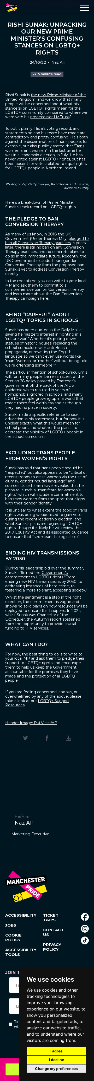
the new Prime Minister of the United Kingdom (45, 97)
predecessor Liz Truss (49, 117)
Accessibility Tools (17, 952)
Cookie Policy (13, 937)
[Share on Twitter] (25, 738)
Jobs (10, 925)
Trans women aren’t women (44, 148)
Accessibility (17, 915)
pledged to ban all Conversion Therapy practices (47, 240)
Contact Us (53, 932)
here (44, 298)
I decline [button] (56, 1059)
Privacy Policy (52, 947)
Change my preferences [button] (56, 1068)
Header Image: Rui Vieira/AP (31, 722)
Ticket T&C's (50, 917)
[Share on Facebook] (47, 738)
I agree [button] (56, 1051)
